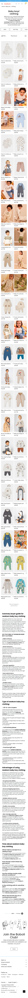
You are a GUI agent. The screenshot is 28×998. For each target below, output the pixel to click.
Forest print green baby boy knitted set (19, 247)
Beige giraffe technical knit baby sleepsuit (6, 596)
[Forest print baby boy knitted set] (7, 376)
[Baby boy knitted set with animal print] (20, 446)
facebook (3, 974)
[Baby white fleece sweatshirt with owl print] (7, 190)
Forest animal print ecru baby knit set (19, 317)
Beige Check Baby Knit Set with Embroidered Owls (6, 107)
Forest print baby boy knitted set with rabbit (19, 363)
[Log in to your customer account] (19, 3)
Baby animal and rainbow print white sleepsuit (19, 61)
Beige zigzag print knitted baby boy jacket (6, 340)
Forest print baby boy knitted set (6, 387)
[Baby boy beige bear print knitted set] (20, 213)
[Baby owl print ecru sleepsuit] (20, 143)
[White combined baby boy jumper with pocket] (20, 97)
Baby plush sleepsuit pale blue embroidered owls (19, 131)
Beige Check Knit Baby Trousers (19, 177)
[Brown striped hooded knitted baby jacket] (7, 167)
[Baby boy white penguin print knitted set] (7, 469)
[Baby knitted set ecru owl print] (20, 73)
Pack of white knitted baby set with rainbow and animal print (6, 61)
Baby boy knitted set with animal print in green (19, 596)
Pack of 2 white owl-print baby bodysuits (6, 154)
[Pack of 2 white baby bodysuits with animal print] (7, 73)
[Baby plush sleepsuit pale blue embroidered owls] (20, 120)
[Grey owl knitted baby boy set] (20, 190)
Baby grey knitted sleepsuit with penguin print (6, 527)
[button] (2, 4)
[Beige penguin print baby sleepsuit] (20, 493)
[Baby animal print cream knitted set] (7, 493)
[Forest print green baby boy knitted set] (20, 237)
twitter (9, 974)
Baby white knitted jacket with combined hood (19, 527)
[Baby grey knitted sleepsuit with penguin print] (7, 516)
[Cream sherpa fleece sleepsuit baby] (7, 306)
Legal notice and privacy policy (9, 986)
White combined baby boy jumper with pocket (19, 107)
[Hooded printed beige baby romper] (20, 400)
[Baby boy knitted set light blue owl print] (7, 120)
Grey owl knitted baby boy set (19, 200)
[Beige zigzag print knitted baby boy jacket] (7, 330)
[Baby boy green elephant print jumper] (20, 539)
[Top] (24, 991)
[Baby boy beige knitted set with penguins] (20, 423)
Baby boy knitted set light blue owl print (6, 131)
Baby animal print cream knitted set (6, 503)
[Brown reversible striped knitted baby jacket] (7, 423)
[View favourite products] (22, 3)
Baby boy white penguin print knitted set (6, 480)
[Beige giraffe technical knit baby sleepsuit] (7, 586)
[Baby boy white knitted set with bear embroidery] (20, 330)
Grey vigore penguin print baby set (6, 457)
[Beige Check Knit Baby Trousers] (20, 167)
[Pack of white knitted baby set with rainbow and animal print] (7, 50)
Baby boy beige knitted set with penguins (19, 433)
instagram (15, 974)
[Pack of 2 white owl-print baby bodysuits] (7, 143)
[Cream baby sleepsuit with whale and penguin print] (20, 469)
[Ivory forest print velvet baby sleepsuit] (7, 283)
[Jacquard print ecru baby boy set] (7, 237)
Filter (4, 36)
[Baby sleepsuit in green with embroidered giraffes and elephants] (20, 563)
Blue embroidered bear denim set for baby (6, 363)
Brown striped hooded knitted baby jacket (6, 177)
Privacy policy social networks (8, 990)
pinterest (21, 974)
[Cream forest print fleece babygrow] (20, 260)
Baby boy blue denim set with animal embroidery (6, 550)
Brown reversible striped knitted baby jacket (6, 433)
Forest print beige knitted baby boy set (6, 270)
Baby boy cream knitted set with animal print (6, 224)
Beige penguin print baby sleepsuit (19, 503)
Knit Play (15, 29)
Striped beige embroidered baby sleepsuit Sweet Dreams (19, 387)
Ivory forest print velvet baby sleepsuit (6, 294)
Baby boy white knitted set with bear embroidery (19, 340)
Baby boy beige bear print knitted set (19, 224)
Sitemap (3, 992)
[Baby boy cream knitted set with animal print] (7, 213)
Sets (5, 29)
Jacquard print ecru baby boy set (6, 247)
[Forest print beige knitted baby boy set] (7, 260)
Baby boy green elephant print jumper (19, 550)
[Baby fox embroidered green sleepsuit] (20, 283)
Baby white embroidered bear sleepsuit (6, 410)
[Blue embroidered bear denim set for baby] (7, 353)
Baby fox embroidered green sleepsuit (19, 294)
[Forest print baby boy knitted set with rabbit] (20, 353)
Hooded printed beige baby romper (19, 410)
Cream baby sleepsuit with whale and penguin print (19, 480)
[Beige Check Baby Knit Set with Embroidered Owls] (7, 97)
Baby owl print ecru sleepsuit (19, 154)
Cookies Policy (4, 988)
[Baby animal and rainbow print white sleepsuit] (20, 50)
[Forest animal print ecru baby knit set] (20, 306)
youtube (3, 977)
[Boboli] (8, 4)
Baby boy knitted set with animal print (19, 457)
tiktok (8, 977)
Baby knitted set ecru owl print (19, 84)
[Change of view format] (25, 36)
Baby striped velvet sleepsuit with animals (6, 573)
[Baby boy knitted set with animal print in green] (20, 586)
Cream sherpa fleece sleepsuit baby (6, 317)
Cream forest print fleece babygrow (19, 270)
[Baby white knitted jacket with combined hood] (20, 516)
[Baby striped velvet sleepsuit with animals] (7, 563)
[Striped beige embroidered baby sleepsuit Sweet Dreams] (20, 376)
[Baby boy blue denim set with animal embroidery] (7, 539)
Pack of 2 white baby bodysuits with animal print (6, 84)
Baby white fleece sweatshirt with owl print (6, 200)
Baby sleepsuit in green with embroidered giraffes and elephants (19, 573)
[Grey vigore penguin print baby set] (7, 446)
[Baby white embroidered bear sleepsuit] (7, 400)
